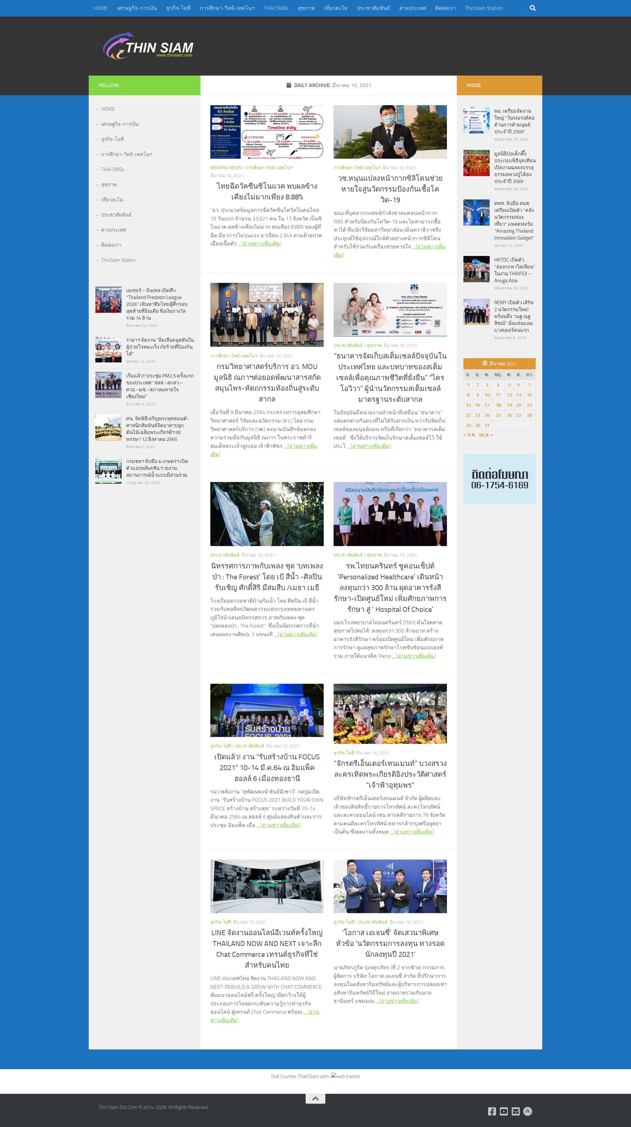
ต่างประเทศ (412, 8)
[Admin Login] (527, 1111)
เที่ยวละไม (336, 8)
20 (518, 405)
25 (498, 415)
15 (468, 405)
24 (487, 415)
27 (518, 415)
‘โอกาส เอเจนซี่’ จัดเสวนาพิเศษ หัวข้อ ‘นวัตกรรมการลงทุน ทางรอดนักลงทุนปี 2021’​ (390, 944)
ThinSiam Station (484, 8)
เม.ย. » (486, 435)
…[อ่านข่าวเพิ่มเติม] (260, 244)
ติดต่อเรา (445, 8)
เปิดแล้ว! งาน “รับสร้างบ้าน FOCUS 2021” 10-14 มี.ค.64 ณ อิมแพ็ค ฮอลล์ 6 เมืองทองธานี (267, 768)
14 (529, 395)
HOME (100, 8)
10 (487, 395)
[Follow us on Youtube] (504, 1111)
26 (509, 415)
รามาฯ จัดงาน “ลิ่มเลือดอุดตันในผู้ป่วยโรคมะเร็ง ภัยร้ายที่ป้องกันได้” (160, 347)
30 (477, 425)
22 (468, 415)
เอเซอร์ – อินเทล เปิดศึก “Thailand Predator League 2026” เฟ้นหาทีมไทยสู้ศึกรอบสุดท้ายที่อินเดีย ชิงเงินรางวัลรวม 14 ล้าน (157, 304)
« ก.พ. (469, 435)
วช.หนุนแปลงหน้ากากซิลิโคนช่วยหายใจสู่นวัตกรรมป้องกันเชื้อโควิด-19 (390, 189)
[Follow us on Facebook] (492, 1111)
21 (529, 405)
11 (498, 395)
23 (477, 415)
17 (487, 405)
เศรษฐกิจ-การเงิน (137, 8)
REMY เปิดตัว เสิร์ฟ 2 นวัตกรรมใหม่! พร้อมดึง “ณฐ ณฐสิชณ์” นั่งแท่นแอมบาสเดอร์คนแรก (514, 316)
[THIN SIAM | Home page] (148, 46)
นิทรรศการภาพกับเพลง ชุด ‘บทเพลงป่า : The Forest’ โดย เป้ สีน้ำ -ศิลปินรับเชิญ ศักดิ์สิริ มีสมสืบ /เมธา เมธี (267, 577)
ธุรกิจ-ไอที (178, 8)
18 (498, 405)
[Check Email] (516, 1111)
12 (509, 395)
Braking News (226, 168)
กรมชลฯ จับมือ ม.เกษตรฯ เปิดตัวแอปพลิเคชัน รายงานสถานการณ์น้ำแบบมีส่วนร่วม (157, 468)
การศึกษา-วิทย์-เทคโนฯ (227, 8)
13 (518, 395)
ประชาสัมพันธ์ (373, 8)
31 (487, 425)
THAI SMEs (276, 8)
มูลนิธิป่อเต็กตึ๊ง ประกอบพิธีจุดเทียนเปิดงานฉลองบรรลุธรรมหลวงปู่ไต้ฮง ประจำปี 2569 (515, 167)
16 (477, 405)
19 (509, 405)
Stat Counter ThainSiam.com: (301, 1076)
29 (468, 425)
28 (529, 415)
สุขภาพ (306, 8)
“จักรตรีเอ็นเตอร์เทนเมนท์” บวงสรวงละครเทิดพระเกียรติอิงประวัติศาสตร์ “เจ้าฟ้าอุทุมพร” (390, 774)
